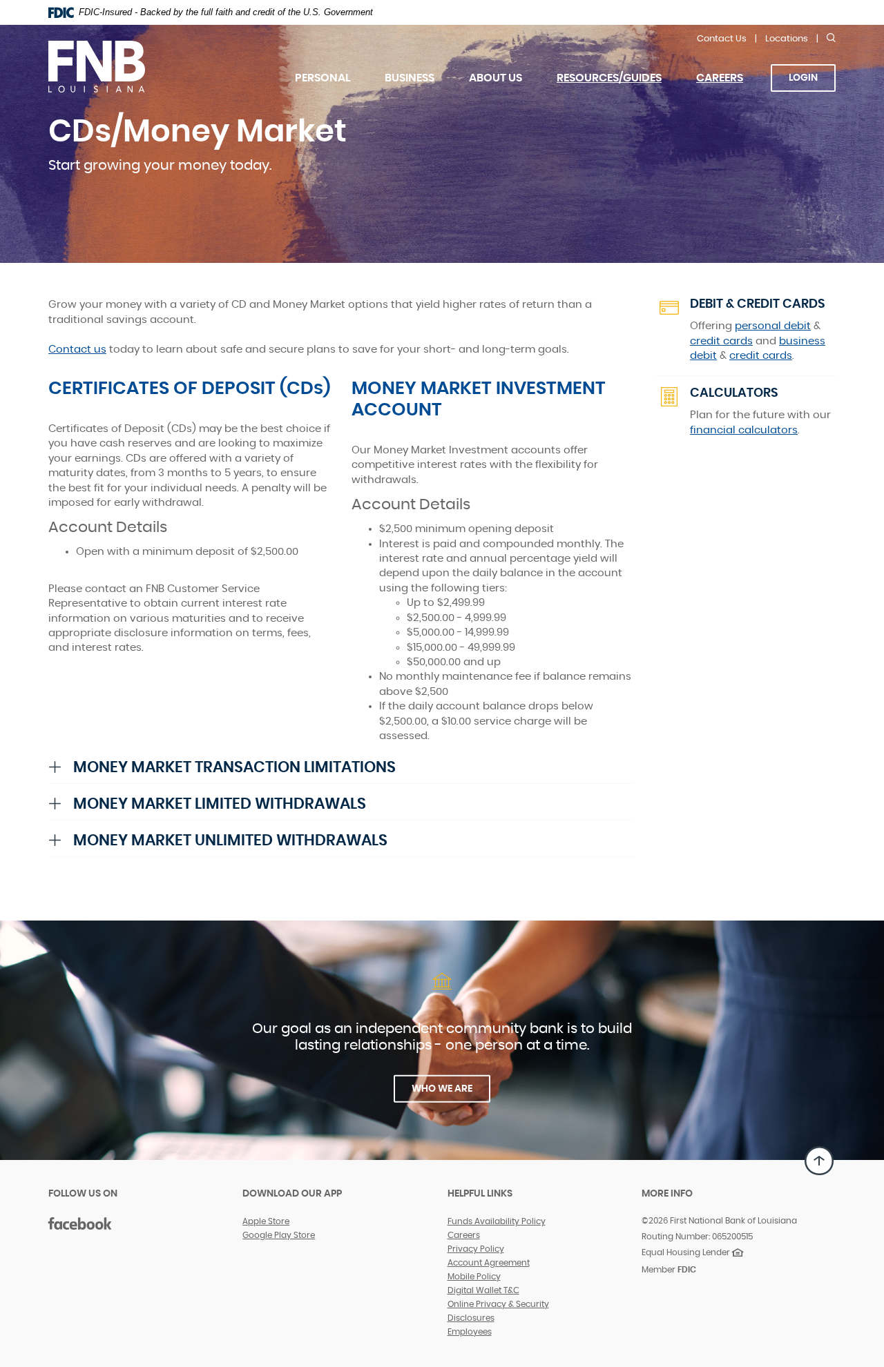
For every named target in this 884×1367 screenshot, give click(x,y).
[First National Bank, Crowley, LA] (153, 66)
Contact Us (722, 39)
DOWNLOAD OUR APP (292, 1194)
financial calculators (744, 430)
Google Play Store (278, 1235)
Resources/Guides (609, 77)
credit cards (721, 341)
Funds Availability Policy (497, 1221)
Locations (786, 39)
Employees (470, 1332)
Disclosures (471, 1318)
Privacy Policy (476, 1249)
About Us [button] (495, 77)
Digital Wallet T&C (483, 1290)
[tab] (341, 767)
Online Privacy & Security (498, 1304)
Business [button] (409, 77)
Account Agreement (489, 1263)
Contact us (77, 349)
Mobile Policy (474, 1276)
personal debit (773, 326)
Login (803, 78)
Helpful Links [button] (480, 1194)
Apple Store (265, 1221)
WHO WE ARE (442, 1089)
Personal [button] (322, 77)
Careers (728, 86)
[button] (341, 767)
